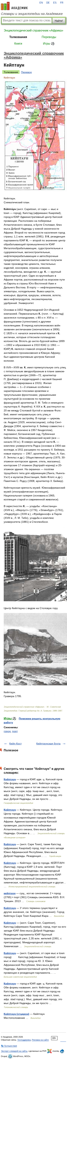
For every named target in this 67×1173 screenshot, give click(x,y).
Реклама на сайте (40, 1040)
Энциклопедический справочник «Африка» (33, 30)
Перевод (26, 72)
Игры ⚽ (49, 43)
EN (41, 2)
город (7, 731)
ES (55, 2)
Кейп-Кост (15, 743)
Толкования (18, 37)
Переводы (49, 37)
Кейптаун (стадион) (16, 1013)
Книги (18, 43)
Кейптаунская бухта (48, 743)
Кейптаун (10, 779)
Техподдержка (24, 1040)
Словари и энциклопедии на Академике (32, 14)
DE (48, 2)
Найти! (59, 20)
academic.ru (14, 6)
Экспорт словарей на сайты (14, 1051)
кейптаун (9, 893)
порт (15, 731)
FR (61, 2)
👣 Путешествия (9, 1046)
